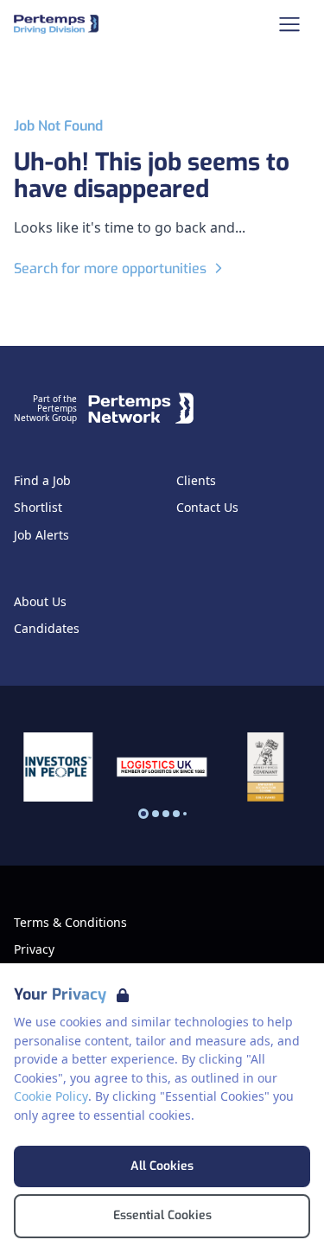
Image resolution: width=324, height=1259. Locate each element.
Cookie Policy (51, 1096)
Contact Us (207, 507)
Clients (196, 481)
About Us (40, 602)
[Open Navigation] (289, 24)
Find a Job (42, 481)
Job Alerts (41, 535)
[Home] (56, 24)
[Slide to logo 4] (185, 813)
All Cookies (162, 1166)
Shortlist (38, 507)
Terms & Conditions (70, 922)
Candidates (46, 628)
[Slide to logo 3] (176, 813)
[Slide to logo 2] (165, 813)
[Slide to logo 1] (155, 813)
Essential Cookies (162, 1215)
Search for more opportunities (110, 268)
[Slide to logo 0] (143, 813)
